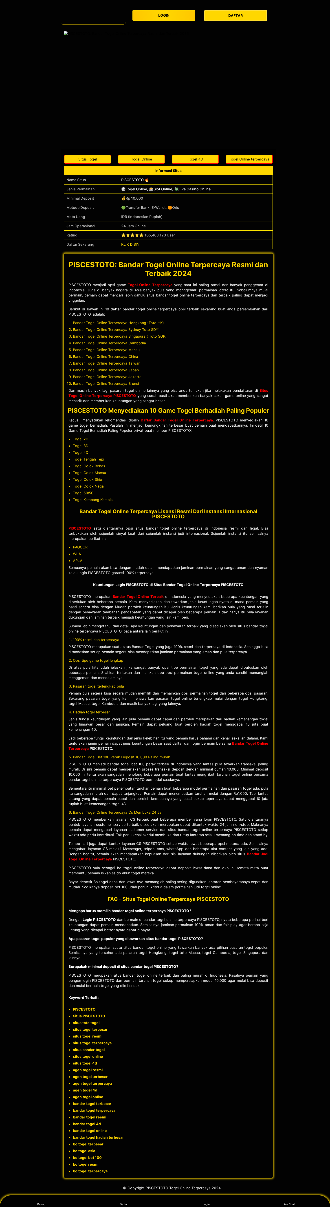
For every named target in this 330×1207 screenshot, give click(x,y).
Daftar (124, 1204)
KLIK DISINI (130, 244)
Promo (41, 1204)
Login (206, 1204)
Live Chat (289, 1204)
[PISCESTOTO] (93, 15)
